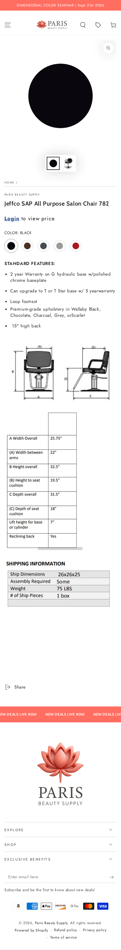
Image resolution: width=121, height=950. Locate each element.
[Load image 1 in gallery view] (53, 163)
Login (12, 218)
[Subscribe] (113, 877)
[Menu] (7, 25)
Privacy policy (94, 930)
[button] (82, 25)
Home (9, 182)
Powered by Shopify (31, 930)
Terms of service (63, 937)
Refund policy (65, 930)
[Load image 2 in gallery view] (67, 163)
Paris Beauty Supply (22, 195)
